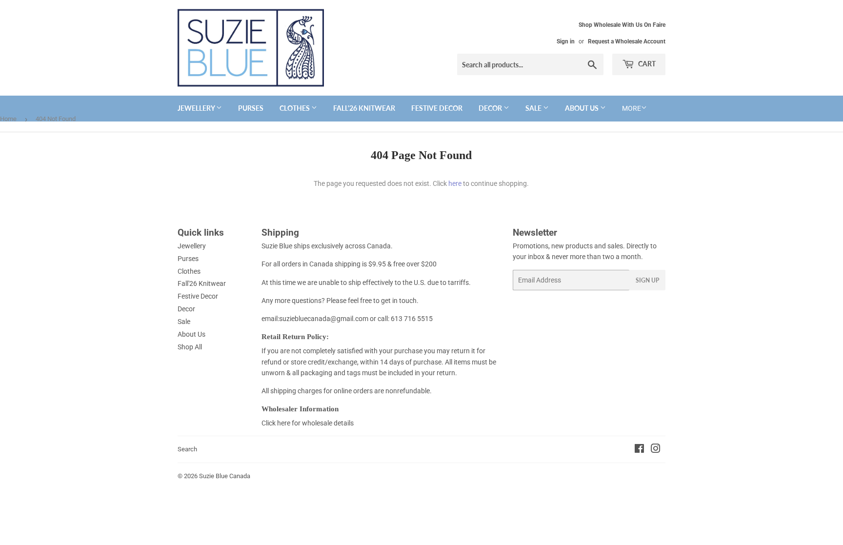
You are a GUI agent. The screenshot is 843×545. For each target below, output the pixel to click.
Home (8, 118)
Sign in (566, 41)
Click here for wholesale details (307, 423)
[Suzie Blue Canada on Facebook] (639, 450)
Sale (534, 108)
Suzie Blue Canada (224, 476)
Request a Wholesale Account (626, 41)
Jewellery (197, 108)
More (631, 108)
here (455, 183)
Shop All (190, 347)
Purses (250, 108)
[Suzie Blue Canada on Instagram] (656, 450)
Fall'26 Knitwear (364, 108)
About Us (582, 108)
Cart (646, 64)
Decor (491, 108)
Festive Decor (436, 108)
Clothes (295, 108)
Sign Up (647, 280)
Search (187, 449)
